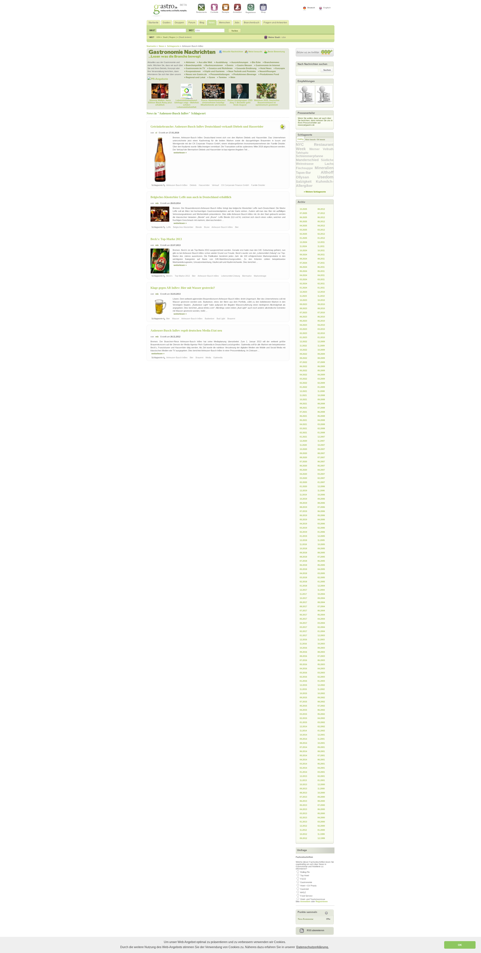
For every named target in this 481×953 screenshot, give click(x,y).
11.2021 (303, 395)
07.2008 (321, 408)
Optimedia (218, 357)
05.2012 (321, 221)
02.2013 (303, 817)
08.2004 (321, 602)
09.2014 (303, 739)
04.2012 (321, 225)
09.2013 (303, 788)
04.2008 (321, 420)
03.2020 (303, 478)
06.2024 (303, 267)
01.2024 (303, 288)
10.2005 (321, 544)
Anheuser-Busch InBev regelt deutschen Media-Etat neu (186, 330)
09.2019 (303, 503)
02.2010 (321, 333)
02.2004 (321, 627)
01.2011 (321, 288)
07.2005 (321, 557)
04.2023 (303, 325)
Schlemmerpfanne (309, 156)
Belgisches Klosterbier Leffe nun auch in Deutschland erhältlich (191, 197)
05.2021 (303, 420)
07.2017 (303, 610)
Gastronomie (306, 882)
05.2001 (321, 764)
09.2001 (321, 747)
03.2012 (321, 230)
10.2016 (303, 648)
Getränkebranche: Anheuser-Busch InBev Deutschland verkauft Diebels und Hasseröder (207, 126)
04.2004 (321, 619)
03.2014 (303, 764)
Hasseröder (204, 185)
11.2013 (303, 780)
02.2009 (321, 383)
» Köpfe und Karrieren (214, 71)
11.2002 (321, 689)
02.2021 (303, 432)
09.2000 (321, 797)
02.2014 (303, 768)
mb (157, 203)
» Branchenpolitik (193, 65)
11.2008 (321, 391)
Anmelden (237, 12)
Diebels (193, 185)
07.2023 (303, 312)
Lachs (329, 164)
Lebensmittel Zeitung (230, 276)
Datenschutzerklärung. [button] (312, 947)
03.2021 (303, 428)
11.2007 (321, 441)
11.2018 (303, 544)
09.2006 (321, 499)
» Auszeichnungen (239, 62)
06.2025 (303, 217)
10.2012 (303, 834)
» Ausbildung (221, 62)
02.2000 (321, 826)
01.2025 (303, 238)
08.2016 (303, 656)
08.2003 (321, 652)
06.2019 (303, 515)
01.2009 (321, 387)
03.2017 (303, 627)
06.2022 (303, 366)
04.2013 (303, 809)
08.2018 (303, 557)
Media (209, 357)
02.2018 (303, 581)
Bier (237, 227)
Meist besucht (255, 51)
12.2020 (303, 441)
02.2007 (321, 478)
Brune (207, 227)
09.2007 (321, 449)
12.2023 (303, 292)
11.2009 (321, 346)
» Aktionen (189, 62)
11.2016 (303, 644)
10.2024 (303, 250)
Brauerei (231, 318)
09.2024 (303, 254)
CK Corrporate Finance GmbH (235, 185)
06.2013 (303, 801)
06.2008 (321, 412)
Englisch (327, 8)
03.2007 (321, 474)
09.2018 (303, 552)
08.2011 (321, 259)
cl (156, 133)
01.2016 (303, 681)
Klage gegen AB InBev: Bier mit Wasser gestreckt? (183, 287)
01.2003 (321, 681)
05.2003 (321, 664)
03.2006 (321, 524)
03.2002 (321, 722)
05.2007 (321, 466)
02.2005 (321, 577)
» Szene (211, 77)
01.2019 (303, 536)
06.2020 (303, 466)
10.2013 (303, 784)
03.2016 (303, 673)
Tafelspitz (302, 152)
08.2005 (321, 552)
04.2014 (303, 759)
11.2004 (321, 590)
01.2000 (321, 830)
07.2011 (321, 263)
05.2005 (321, 565)
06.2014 (303, 751)
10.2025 (303, 209)
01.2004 (321, 631)
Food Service (306, 896)
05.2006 (321, 515)
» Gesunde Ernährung (245, 68)
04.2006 (321, 519)
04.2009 (321, 374)
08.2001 (321, 751)
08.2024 (303, 259)
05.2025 (303, 221)
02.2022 (303, 383)
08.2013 (303, 793)
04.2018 (303, 573)
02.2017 (303, 631)
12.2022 (303, 341)
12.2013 (303, 776)
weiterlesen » (180, 152)
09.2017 (303, 602)
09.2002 (321, 697)
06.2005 (321, 561)
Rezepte (225, 12)
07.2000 (321, 805)
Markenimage (260, 276)
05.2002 (321, 714)
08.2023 (303, 308)
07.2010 (321, 312)
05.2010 (321, 321)
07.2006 (321, 507)
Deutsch (311, 8)
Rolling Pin (305, 872)
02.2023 (303, 333)
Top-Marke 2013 (182, 276)
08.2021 (303, 408)
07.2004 (321, 606)
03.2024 (303, 279)
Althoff (327, 172)
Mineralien (324, 168)
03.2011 (321, 279)
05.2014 (303, 755)
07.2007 (321, 457)
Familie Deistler (258, 185)
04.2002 (321, 718)
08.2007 (321, 453)
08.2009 (321, 358)
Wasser (176, 318)
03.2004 (321, 623)
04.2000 (321, 817)
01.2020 (303, 486)
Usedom (325, 177)
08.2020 (303, 457)
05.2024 (303, 271)
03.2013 (303, 813)
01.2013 (303, 822)
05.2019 (303, 519)
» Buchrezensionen (213, 65)
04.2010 (321, 325)
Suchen (327, 70)
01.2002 (321, 730)
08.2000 (321, 801)
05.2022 (303, 370)
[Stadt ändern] (185, 37)
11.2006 (321, 490)
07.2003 (321, 656)
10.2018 (303, 548)
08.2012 (321, 209)
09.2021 (303, 403)
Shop (263, 12)
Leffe (168, 227)
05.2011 (321, 271)
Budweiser (210, 318)
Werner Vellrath (321, 149)
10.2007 (321, 445)
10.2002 (321, 693)
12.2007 (321, 437)
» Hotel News (265, 68)
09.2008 (321, 399)
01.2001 (321, 780)
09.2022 (303, 354)
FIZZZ (303, 879)
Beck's (169, 276)
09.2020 (303, 453)
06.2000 (321, 809)
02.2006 (321, 528)
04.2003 (321, 668)
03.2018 (303, 577)
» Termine (222, 77)
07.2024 (303, 263)
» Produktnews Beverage (244, 74)
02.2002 (321, 726)
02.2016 (303, 677)
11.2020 (303, 445)
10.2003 (321, 644)
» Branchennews (271, 62)
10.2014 (303, 735)
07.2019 (303, 511)
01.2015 (303, 722)
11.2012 (303, 830)
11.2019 (303, 495)
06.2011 (321, 267)
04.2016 (303, 668)
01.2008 (321, 432)
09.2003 (321, 648)
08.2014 (303, 743)
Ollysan (306, 177)
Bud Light (221, 318)
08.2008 (321, 403)
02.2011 (321, 283)
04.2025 (303, 225)
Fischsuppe (305, 168)
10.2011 (321, 250)
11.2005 (321, 540)
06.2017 (303, 615)
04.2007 (321, 470)
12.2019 (303, 490)
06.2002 (321, 710)
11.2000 (321, 788)
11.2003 (321, 639)
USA (284, 37)
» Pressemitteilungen (219, 74)
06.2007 (321, 461)
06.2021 (303, 416)
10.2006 (321, 495)
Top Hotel (304, 875)
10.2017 (303, 598)
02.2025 (303, 234)
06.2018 (303, 565)
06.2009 (321, 366)
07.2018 (303, 561)
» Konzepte (279, 68)
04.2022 (303, 374)
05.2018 (303, 569)
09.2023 (303, 304)
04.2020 (303, 474)
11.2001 (321, 739)
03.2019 (303, 528)
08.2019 (303, 507)
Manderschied (308, 160)
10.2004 (321, 594)
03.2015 (303, 714)
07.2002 (321, 706)
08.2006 (321, 503)
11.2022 (303, 346)
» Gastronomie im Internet (267, 65)
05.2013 (303, 805)
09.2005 (321, 548)
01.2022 (303, 387)
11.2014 (303, 730)
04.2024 (303, 275)
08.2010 (321, 308)
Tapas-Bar (308, 172)
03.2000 (321, 822)
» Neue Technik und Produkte (241, 71)
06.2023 (303, 317)
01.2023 (303, 337)
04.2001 (321, 768)
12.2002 (321, 685)
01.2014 (303, 772)
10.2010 (321, 300)
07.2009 (321, 362)
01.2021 (303, 437)
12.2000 (321, 784)
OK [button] (460, 944)
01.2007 (321, 482)
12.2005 (321, 536)
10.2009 (321, 350)
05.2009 (321, 370)
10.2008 (321, 395)
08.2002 (321, 701)
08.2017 (303, 606)
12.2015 (303, 685)
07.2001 (321, 755)
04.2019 (303, 524)
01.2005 (321, 581)
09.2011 (321, 254)
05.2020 (303, 470)
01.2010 (321, 337)
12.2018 (303, 540)
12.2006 (321, 486)
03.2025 (303, 230)
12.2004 (321, 586)
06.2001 (321, 759)
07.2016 (303, 660)
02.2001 (321, 776)
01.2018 (303, 586)
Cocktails (214, 12)
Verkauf (215, 185)
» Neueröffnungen (267, 71)
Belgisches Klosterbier (183, 227)
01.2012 (321, 238)
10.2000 (321, 793)
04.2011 (321, 275)
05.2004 (321, 615)
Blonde (199, 227)
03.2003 (321, 673)
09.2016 (303, 652)
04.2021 (303, 424)
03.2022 (303, 379)
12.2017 (303, 590)
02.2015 (303, 718)
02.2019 (303, 532)
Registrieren (251, 12)
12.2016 (303, 639)
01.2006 (321, 532)
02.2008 (321, 428)
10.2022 (303, 350)
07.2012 (321, 213)
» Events (229, 65)
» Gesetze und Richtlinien (220, 68)
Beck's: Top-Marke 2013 (166, 239)
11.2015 (303, 689)
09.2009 (321, 354)
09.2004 (321, 598)
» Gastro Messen (243, 65)
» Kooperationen (192, 71)
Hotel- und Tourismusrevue (312, 899)
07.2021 (303, 412)
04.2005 (321, 569)
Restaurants (201, 12)
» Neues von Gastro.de (195, 74)
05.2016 (303, 664)
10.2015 (303, 693)
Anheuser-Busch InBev (177, 185)
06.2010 (321, 317)
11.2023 (303, 296)
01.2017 (303, 635)
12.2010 (321, 292)
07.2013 (303, 797)
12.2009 (321, 341)
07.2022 (303, 362)
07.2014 (303, 747)
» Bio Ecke (255, 62)
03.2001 (321, 772)
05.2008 (321, 416)
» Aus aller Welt (204, 62)
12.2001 (321, 735)
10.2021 (303, 399)
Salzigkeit (306, 181)
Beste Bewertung (276, 51)
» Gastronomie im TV (194, 68)
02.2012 (321, 234)
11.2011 (321, 246)
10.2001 (321, 743)
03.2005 (321, 573)
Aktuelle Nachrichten (233, 51)
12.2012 (303, 826)
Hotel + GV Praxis (308, 886)
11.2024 (303, 246)
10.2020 (303, 449)
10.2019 (303, 499)
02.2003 (321, 677)
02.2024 (303, 283)
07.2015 (303, 701)
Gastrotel (304, 889)
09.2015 (303, 697)
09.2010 (321, 304)
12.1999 (321, 838)
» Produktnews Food (268, 74)
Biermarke (247, 276)
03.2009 (321, 379)
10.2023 (303, 300)
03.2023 (303, 329)
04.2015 (303, 710)
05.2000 (321, 813)
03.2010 (321, 329)
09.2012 (303, 838)
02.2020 (303, 482)
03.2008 (321, 424)
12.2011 (321, 242)
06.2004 (321, 610)
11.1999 (321, 834)
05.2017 (303, 619)
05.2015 (303, 706)
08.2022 (303, 358)
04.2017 (303, 623)
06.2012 (321, 217)
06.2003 (321, 660)
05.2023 (303, 321)
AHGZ (303, 892)
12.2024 (303, 242)
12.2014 (303, 726)
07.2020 (303, 461)
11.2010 (321, 296)
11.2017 (303, 594)
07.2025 (303, 213)
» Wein (232, 77)
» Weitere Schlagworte (315, 192)
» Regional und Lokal (194, 77)
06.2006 (321, 511)
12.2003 (321, 635)
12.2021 (303, 391)
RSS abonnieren (315, 930)
